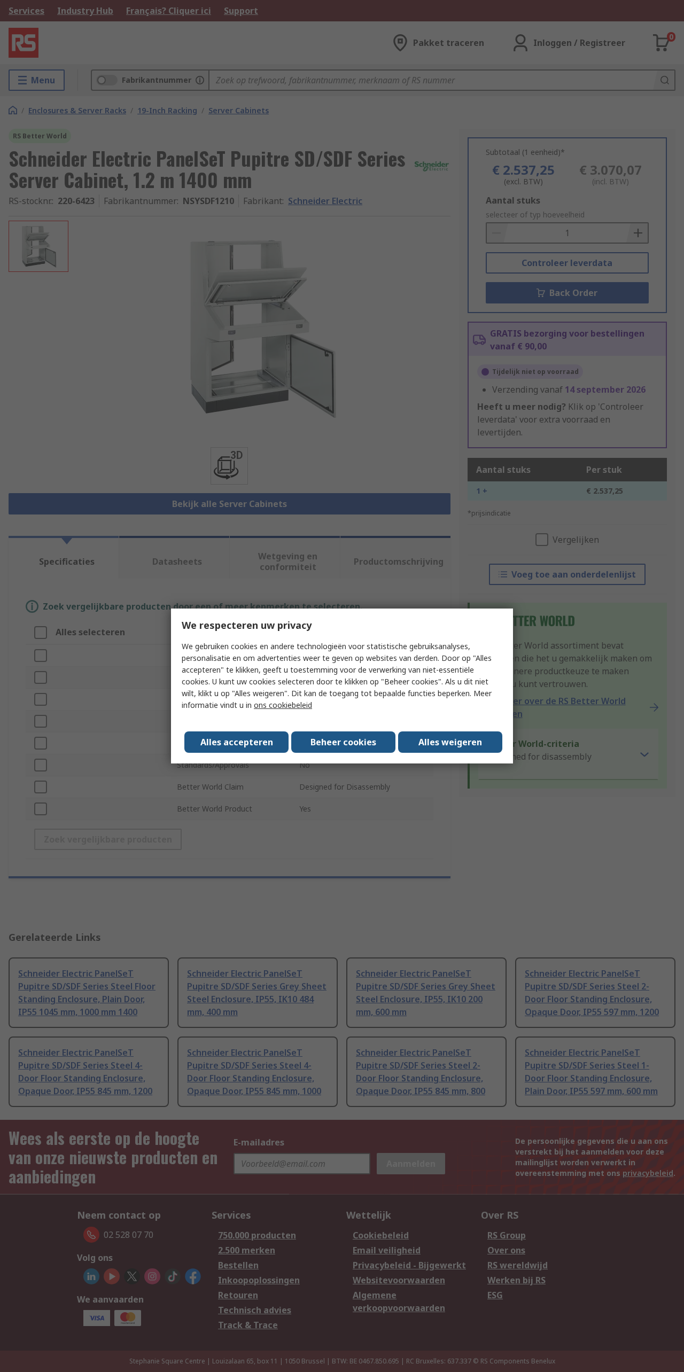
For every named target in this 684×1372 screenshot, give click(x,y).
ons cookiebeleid (283, 705)
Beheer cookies (343, 742)
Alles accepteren (236, 742)
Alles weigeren (450, 742)
